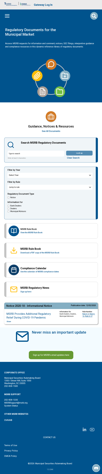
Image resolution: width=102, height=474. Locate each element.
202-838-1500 (11, 386)
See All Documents (51, 131)
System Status (11, 405)
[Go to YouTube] (92, 429)
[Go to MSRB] (10, 3)
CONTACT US (49, 437)
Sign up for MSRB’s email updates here (51, 355)
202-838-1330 (11, 400)
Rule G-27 (88, 316)
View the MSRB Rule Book (31, 232)
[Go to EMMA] (25, 3)
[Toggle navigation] (7, 16)
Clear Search (73, 158)
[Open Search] (94, 16)
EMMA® (8, 420)
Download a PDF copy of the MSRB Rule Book (39, 253)
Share (9, 321)
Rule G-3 (85, 314)
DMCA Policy (10, 456)
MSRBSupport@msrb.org (15, 403)
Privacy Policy (11, 451)
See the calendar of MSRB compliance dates (39, 272)
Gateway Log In (43, 4)
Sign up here (25, 292)
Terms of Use (10, 445)
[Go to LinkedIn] (84, 429)
